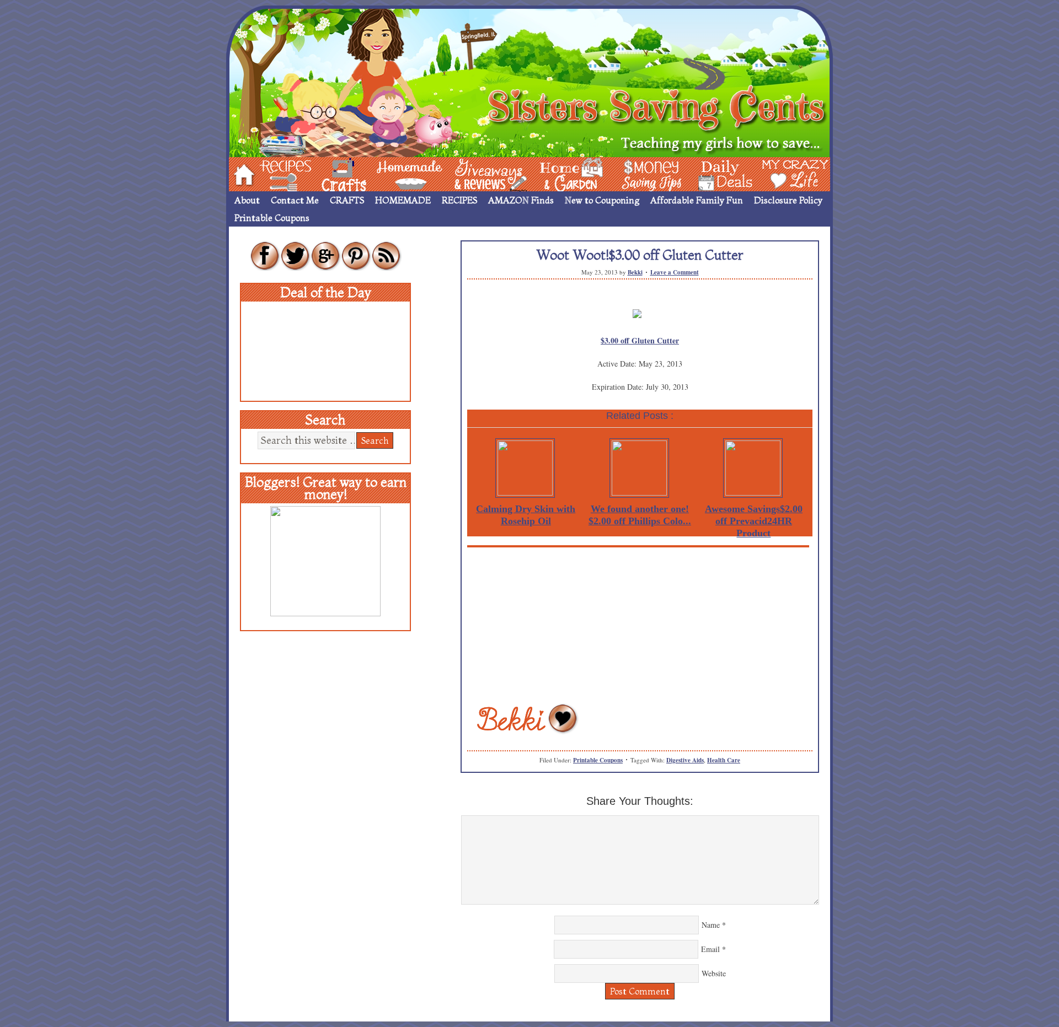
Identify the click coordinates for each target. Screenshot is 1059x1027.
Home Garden (561, 173)
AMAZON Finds (521, 200)
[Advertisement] (639, 624)
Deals (720, 173)
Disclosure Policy (788, 200)
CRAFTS (347, 200)
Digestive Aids (685, 760)
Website (714, 973)
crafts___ (328, 173)
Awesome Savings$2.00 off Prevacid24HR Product (754, 521)
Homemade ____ (396, 173)
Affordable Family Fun (696, 200)
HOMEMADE (403, 200)
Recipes (276, 173)
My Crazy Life (777, 173)
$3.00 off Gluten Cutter (640, 340)
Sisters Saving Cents (529, 81)
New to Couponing (602, 200)
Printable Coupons (271, 217)
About (247, 200)
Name (711, 925)
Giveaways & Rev (481, 173)
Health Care (723, 760)
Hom (241, 173)
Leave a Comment (674, 272)
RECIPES (459, 200)
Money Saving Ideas (648, 173)
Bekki (635, 272)
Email (710, 949)
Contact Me (295, 200)
